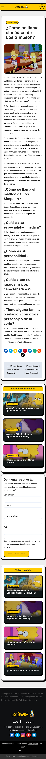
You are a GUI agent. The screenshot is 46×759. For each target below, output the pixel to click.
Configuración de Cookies (27, 756)
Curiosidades (12, 22)
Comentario (9, 495)
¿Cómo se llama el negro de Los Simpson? (14, 369)
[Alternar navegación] (2, 6)
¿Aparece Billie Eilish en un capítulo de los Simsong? (19, 435)
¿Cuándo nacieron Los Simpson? (23, 670)
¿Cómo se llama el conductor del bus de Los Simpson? (31, 369)
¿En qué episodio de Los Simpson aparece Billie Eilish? (22, 409)
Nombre (7, 506)
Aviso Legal (10, 756)
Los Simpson (23, 721)
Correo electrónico (11, 516)
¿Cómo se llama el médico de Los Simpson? (22, 33)
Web (5, 527)
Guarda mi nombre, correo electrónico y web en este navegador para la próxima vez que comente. (22, 544)
